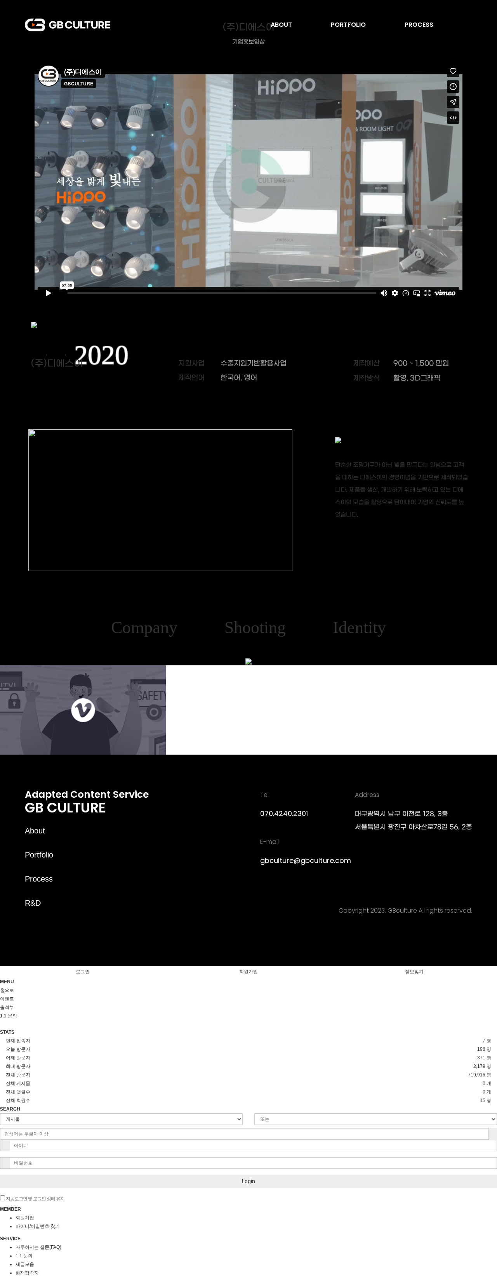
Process (39, 879)
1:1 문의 (24, 1255)
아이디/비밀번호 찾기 (38, 1226)
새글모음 (25, 1264)
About (35, 830)
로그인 (83, 971)
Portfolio (39, 855)
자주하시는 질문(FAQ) (38, 1247)
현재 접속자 (18, 1040)
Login (248, 1181)
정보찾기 (414, 971)
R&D (33, 903)
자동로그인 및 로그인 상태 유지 (34, 1198)
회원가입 (248, 971)
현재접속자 (27, 1273)
